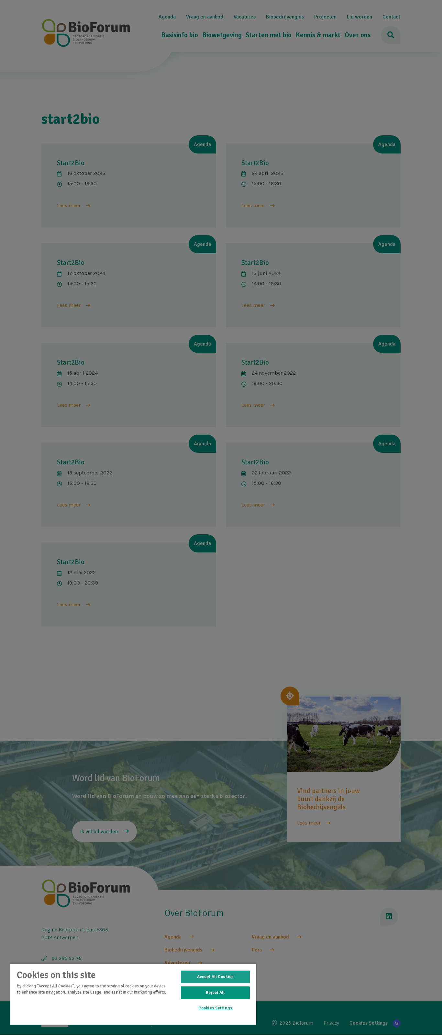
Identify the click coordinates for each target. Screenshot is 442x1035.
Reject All (215, 992)
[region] (133, 994)
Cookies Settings (215, 1008)
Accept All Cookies (215, 976)
